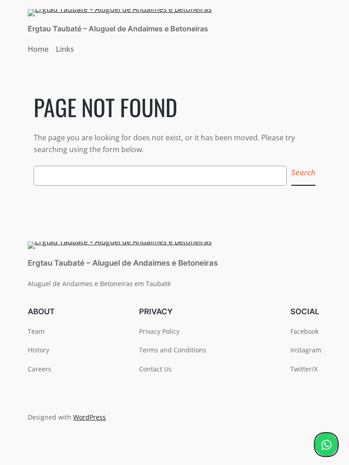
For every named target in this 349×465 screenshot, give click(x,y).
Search (303, 172)
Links (65, 49)
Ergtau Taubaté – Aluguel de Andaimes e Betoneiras (118, 28)
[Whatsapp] (326, 444)
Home (38, 49)
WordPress (89, 417)
